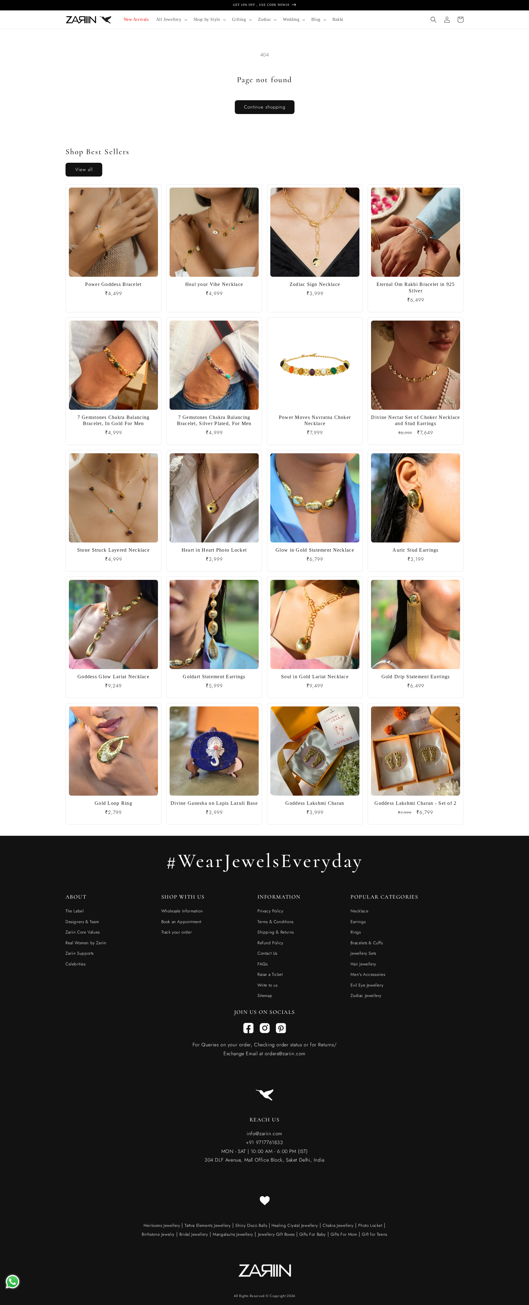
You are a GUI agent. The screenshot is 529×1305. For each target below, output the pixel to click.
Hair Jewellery (363, 964)
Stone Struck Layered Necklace (113, 550)
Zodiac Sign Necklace (315, 284)
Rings (356, 932)
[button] (171, 19)
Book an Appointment (181, 922)
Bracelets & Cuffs (367, 943)
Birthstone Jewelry (158, 1234)
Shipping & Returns (275, 932)
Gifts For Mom (344, 1234)
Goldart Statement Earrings (214, 676)
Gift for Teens (374, 1234)
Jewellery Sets (363, 953)
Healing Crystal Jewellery (294, 1225)
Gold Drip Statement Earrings (415, 676)
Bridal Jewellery (193, 1234)
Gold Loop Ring (113, 803)
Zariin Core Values (83, 932)
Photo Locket (370, 1225)
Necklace (359, 911)
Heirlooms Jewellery (163, 1225)
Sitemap (264, 995)
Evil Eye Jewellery (367, 985)
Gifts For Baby (312, 1234)
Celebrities (76, 964)
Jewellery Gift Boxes (276, 1234)
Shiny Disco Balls (251, 1225)
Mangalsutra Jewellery (233, 1234)
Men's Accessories (368, 974)
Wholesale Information (182, 911)
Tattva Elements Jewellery (208, 1225)
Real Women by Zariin (86, 943)
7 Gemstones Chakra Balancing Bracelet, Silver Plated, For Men (214, 420)
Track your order (176, 932)
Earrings (358, 922)
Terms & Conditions (275, 922)
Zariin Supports (80, 953)
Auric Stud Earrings (415, 550)
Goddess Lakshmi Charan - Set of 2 (415, 803)
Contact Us (267, 953)
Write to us (267, 985)
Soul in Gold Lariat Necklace (315, 676)
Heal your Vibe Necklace (214, 284)
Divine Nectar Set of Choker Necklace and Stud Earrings (415, 420)
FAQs (262, 964)
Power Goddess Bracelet (113, 284)
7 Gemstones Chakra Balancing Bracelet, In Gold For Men (113, 420)
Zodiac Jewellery (366, 995)
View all (84, 169)
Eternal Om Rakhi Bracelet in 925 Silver (416, 287)
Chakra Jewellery (338, 1225)
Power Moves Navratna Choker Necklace (315, 420)
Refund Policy (270, 943)
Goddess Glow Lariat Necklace (113, 676)
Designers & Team (82, 922)
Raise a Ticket (270, 974)
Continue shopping (264, 107)
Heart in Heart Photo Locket (214, 550)
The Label (75, 911)
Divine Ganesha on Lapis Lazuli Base (214, 803)
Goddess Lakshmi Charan (314, 803)
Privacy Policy (270, 911)
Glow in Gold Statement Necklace (315, 550)
